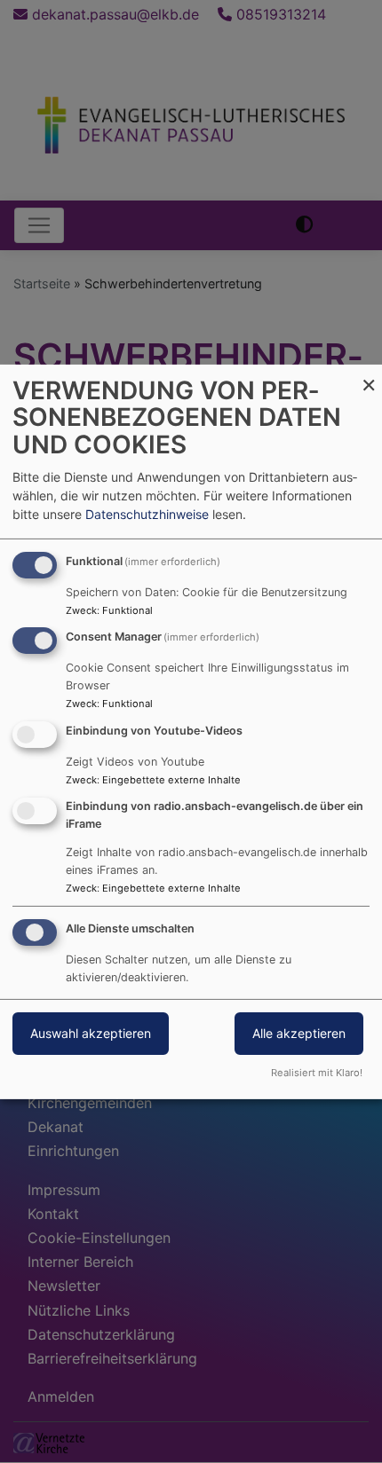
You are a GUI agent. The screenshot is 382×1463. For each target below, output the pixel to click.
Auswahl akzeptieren (90, 1033)
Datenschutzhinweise (147, 514)
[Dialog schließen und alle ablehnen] (368, 375)
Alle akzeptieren (299, 1033)
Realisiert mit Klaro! (316, 1072)
